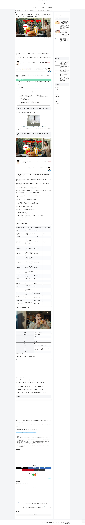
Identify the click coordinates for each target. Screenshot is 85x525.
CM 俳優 (47, 522)
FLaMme (35, 351)
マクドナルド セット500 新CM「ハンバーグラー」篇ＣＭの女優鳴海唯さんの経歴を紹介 (34, 96)
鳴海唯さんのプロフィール (24, 99)
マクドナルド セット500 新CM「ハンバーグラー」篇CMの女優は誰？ (31, 95)
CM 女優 (18, 449)
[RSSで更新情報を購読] (35, 475)
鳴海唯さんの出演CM (23, 98)
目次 (32, 91)
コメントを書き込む (33, 514)
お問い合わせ (51, 522)
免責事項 (62, 522)
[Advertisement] (33, 45)
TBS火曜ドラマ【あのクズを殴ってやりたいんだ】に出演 (29, 102)
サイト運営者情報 (67, 522)
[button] (39, 470)
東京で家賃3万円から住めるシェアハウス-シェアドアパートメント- (34, 126)
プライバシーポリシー (57, 522)
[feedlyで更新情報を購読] (33, 475)
